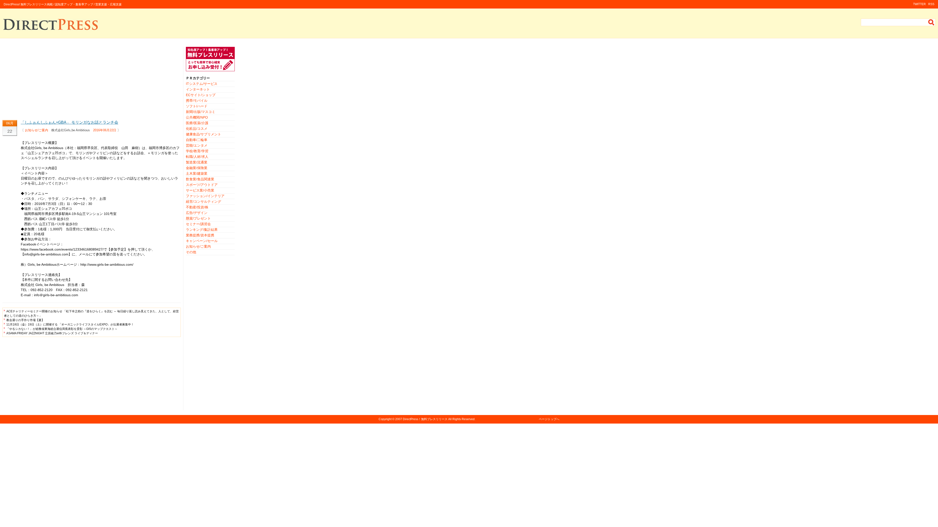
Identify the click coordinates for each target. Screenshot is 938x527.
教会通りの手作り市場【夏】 (25, 320)
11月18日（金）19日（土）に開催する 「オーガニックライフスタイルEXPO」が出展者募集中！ (70, 324)
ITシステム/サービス (201, 84)
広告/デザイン (196, 213)
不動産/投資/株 (197, 207)
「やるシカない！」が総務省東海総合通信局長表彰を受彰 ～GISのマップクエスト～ (61, 329)
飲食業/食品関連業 (200, 179)
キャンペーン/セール (202, 241)
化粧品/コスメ (196, 129)
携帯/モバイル (196, 100)
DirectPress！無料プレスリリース (425, 419)
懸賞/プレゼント (198, 218)
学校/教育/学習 (197, 151)
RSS (931, 4)
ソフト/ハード (196, 106)
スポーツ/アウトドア (202, 185)
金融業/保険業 (196, 168)
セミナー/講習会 (198, 224)
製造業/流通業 (196, 162)
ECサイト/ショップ (200, 95)
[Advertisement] (91, 81)
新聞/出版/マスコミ (200, 112)
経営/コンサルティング (203, 201)
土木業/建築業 (196, 173)
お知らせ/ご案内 (36, 130)
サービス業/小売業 (200, 190)
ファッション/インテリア (205, 196)
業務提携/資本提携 (200, 235)
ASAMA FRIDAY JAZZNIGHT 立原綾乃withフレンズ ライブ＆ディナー (52, 333)
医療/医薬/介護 (197, 123)
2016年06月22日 (104, 130)
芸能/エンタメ (196, 145)
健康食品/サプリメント (203, 134)
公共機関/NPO (197, 117)
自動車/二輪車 (196, 140)
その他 (191, 252)
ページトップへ (549, 419)
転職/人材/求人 (197, 157)
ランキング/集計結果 (202, 230)
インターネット (198, 89)
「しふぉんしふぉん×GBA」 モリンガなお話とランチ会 (69, 122)
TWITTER (919, 4)
